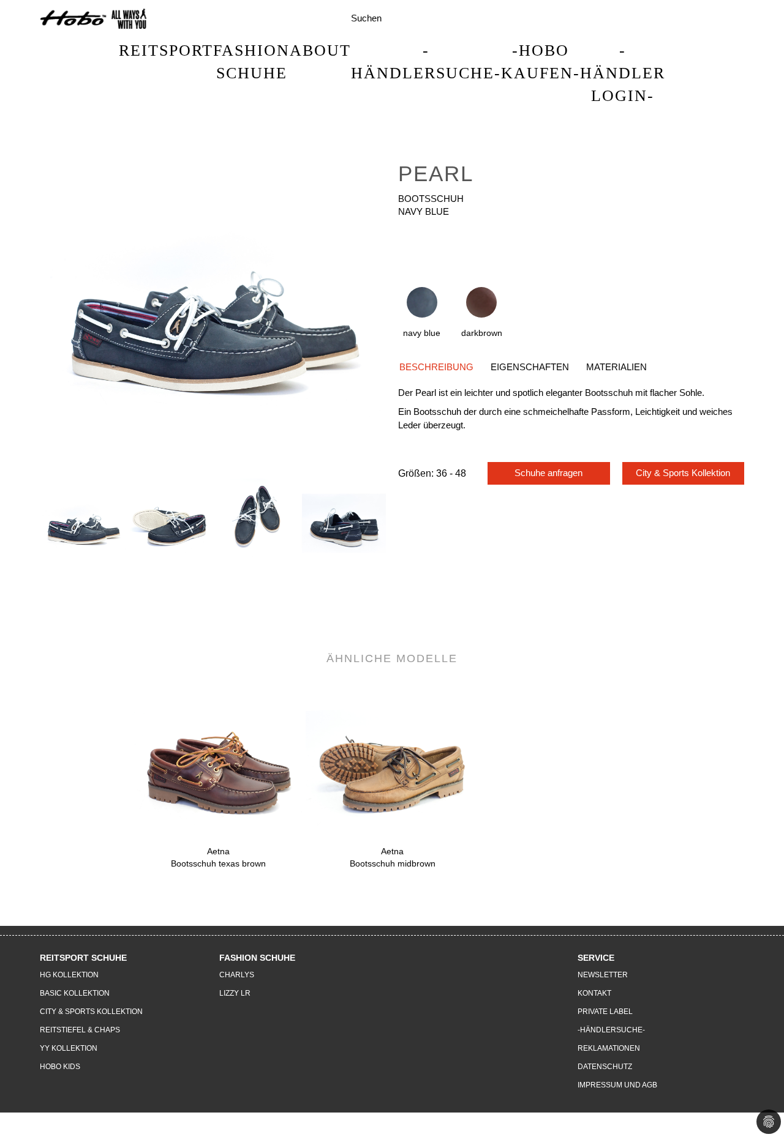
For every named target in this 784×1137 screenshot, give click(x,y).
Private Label (605, 1011)
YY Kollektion (68, 1048)
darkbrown (481, 333)
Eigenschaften (530, 367)
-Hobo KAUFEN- (540, 62)
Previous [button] (37, 542)
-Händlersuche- (426, 62)
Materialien (616, 367)
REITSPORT (166, 50)
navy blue (421, 333)
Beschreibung (436, 367)
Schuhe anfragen (548, 473)
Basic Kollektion (75, 993)
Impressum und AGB (617, 1085)
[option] (83, 517)
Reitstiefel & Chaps (80, 1030)
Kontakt (594, 993)
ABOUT (320, 50)
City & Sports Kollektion (683, 473)
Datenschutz (605, 1066)
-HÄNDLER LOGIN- (622, 73)
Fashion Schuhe (251, 62)
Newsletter (603, 975)
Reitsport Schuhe (83, 958)
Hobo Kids (60, 1066)
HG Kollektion (69, 975)
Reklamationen (609, 1048)
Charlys (236, 975)
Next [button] (389, 542)
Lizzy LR (235, 993)
